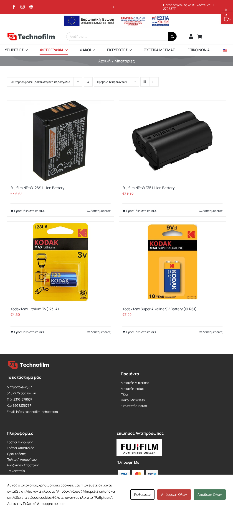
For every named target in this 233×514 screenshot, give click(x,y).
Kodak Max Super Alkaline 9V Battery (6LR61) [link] (159, 308)
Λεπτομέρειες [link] (101, 211)
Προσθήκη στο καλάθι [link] (29, 211)
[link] (227, 18)
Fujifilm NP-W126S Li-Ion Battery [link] (37, 187)
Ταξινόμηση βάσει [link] (40, 82)
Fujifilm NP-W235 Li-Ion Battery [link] (148, 187)
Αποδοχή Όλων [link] (210, 494)
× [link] (226, 9)
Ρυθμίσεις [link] (142, 494)
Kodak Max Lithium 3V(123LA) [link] (34, 308)
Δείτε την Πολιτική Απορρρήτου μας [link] (35, 503)
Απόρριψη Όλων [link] (174, 494)
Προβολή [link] (112, 82)
